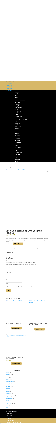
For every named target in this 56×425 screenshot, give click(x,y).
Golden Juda (18, 116)
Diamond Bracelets (20, 100)
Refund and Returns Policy (12, 411)
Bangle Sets (18, 94)
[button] (48, 171)
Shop (10, 167)
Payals (16, 125)
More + (16, 121)
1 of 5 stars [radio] (6, 269)
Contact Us (8, 416)
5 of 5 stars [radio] (14, 269)
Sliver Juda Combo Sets (21, 119)
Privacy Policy (9, 415)
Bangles (17, 92)
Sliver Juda (17, 118)
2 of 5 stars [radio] (8, 269)
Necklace (28, 248)
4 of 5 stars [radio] (12, 269)
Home (7, 167)
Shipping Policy (9, 413)
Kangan (17, 97)
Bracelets (17, 99)
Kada (16, 95)
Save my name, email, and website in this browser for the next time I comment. (25, 286)
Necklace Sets (18, 113)
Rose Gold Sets (41, 248)
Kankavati (17, 123)
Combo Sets (18, 111)
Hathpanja (17, 102)
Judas (16, 114)
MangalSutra (18, 106)
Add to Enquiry (18, 243)
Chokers (17, 109)
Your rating (8, 267)
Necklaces (17, 104)
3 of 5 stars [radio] (10, 269)
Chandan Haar (19, 107)
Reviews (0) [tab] (10, 252)
